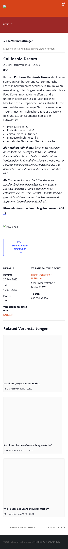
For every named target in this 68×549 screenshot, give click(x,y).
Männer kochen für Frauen (22, 527)
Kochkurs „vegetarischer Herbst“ (22, 383)
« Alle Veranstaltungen (18, 41)
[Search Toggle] (58, 4)
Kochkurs (8, 314)
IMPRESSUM (40, 542)
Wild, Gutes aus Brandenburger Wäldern (26, 508)
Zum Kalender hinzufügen (20, 247)
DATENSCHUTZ (54, 542)
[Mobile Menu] (62, 10)
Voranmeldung (25, 208)
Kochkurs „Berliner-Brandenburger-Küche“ (27, 445)
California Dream (55, 527)
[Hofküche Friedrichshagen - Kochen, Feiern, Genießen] (12, 8)
